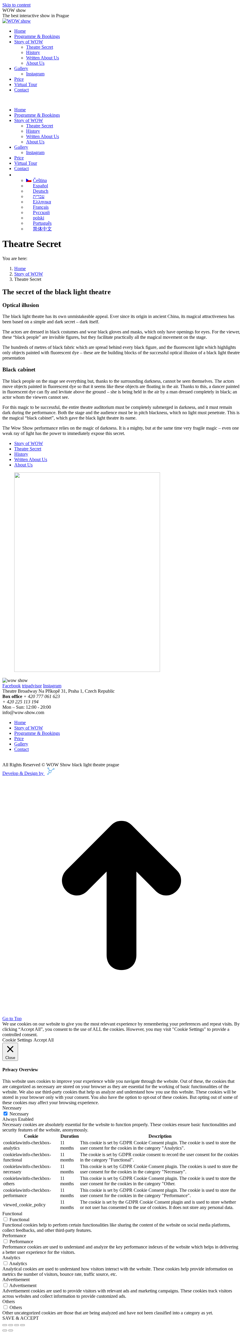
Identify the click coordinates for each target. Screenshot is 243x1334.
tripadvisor (32, 685)
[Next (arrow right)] (10, 1330)
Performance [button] (14, 1235)
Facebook (11, 685)
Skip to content (16, 4)
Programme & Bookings (37, 733)
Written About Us (30, 459)
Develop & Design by (23, 773)
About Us (23, 464)
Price (19, 738)
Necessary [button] (12, 1107)
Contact (21, 749)
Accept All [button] (43, 1039)
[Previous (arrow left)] (4, 1330)
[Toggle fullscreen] (16, 1325)
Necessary (19, 1113)
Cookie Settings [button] (17, 1039)
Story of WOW (28, 443)
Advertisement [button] (16, 1279)
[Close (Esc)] (4, 1325)
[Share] (10, 1325)
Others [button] (8, 1301)
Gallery (21, 743)
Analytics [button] (11, 1257)
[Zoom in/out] (22, 1325)
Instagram (52, 685)
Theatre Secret (27, 448)
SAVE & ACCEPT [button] (20, 1318)
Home (20, 722)
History (21, 454)
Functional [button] (12, 1213)
